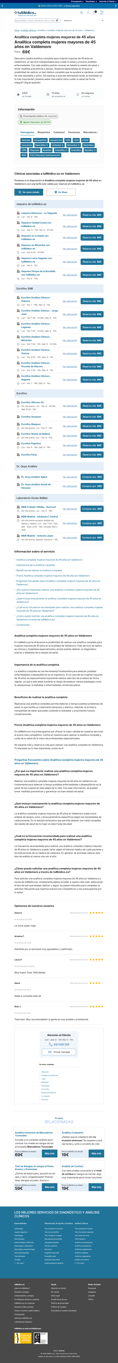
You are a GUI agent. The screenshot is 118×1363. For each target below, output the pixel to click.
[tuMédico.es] (25, 12)
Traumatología (19, 1256)
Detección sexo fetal (52, 1260)
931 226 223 (61, 1044)
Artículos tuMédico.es (23, 1318)
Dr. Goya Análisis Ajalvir (34, 476)
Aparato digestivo (21, 1232)
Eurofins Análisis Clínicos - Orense (36, 351)
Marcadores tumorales (95, 132)
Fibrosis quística (51, 1246)
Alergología (18, 1229)
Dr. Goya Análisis (27, 466)
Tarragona (45, 1086)
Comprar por (92, 476)
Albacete (45, 1072)
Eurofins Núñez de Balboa (35, 433)
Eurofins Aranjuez (31, 416)
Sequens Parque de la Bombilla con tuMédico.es (38, 273)
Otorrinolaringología (21, 1253)
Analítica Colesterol (72, 1132)
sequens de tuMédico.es (31, 204)
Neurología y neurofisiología (24, 1249)
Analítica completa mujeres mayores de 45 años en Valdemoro (49, 559)
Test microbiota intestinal (84, 1232)
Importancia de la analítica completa (35, 565)
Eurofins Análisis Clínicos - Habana (36, 299)
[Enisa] (41, 1338)
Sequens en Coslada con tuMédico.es (35, 237)
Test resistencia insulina (84, 1229)
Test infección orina (82, 1236)
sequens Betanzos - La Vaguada (39, 213)
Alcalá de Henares (48, 1092)
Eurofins (22, 393)
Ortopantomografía (52, 1242)
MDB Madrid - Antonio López (37, 535)
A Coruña (45, 1089)
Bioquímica (44, 132)
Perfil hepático (80, 1239)
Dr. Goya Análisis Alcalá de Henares (36, 486)
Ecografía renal (50, 1256)
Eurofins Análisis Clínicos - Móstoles (36, 338)
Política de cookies (58, 1307)
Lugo (43, 1079)
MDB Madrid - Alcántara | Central (39, 516)
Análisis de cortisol (82, 1260)
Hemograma (27, 132)
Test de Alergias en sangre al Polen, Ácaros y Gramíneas (34, 1168)
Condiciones (23, 624)
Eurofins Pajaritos (31, 443)
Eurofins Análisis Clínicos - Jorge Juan (39, 312)
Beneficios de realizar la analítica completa (39, 570)
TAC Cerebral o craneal (53, 1236)
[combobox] (37, 20)
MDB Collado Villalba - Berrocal (38, 507)
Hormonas (74, 132)
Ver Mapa (62, 192)
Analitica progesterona (83, 1249)
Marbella (44, 1082)
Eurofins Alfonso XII (32, 402)
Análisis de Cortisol (72, 1166)
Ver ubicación (70, 214)
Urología (17, 1260)
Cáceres (44, 1099)
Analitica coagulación (83, 1256)
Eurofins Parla (29, 454)
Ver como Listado (30, 192)
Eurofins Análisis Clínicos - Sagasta (36, 378)
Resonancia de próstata (53, 1239)
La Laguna (45, 1096)
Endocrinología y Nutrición (24, 1242)
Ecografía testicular (52, 1253)
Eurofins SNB (25, 288)
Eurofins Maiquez (31, 424)
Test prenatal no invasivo (54, 1229)
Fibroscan (48, 1249)
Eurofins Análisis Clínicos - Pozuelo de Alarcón (36, 364)
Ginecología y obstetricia (23, 1246)
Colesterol (59, 132)
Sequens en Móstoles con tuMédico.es (35, 247)
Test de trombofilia (52, 1232)
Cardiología (18, 1236)
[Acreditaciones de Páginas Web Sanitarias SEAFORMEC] (23, 1338)
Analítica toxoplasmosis (84, 1242)
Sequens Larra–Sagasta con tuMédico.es (36, 260)
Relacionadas (59, 1120)
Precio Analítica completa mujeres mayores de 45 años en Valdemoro (53, 575)
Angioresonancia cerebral (54, 1263)
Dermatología (19, 1239)
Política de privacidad (59, 1303)
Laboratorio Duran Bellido (32, 497)
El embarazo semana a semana (26, 1299)
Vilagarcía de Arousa (49, 1075)
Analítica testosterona (83, 1246)
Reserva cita (92, 214)
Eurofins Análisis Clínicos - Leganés (36, 325)
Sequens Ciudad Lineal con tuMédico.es (36, 224)
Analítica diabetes (81, 1253)
